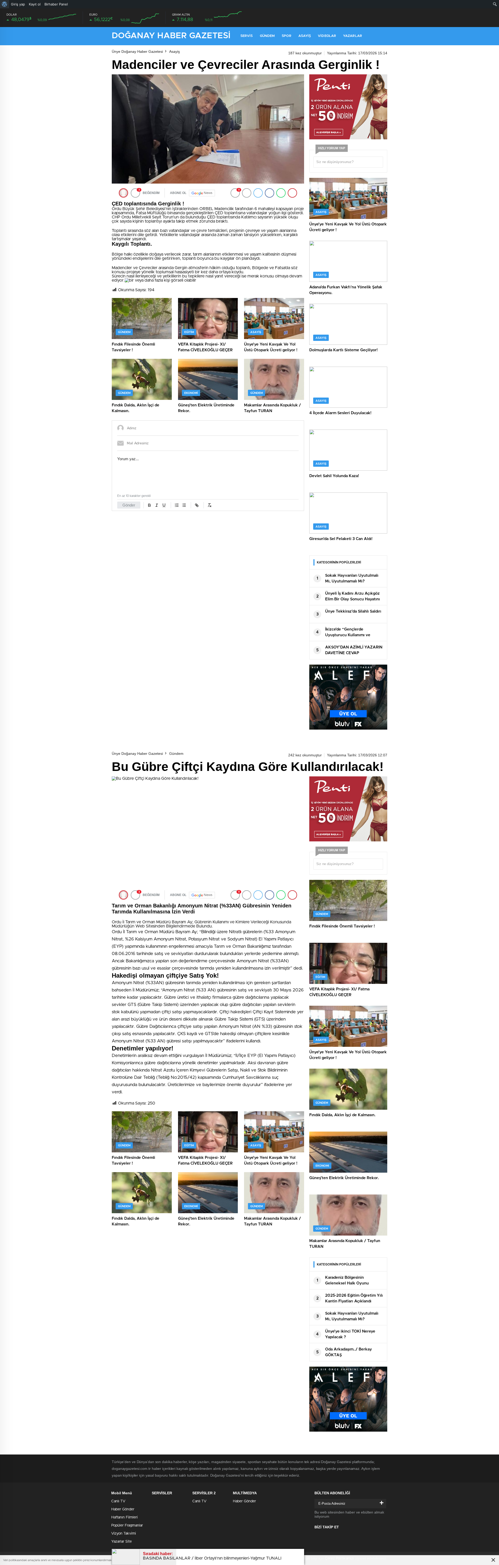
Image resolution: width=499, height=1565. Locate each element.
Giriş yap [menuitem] (18, 4)
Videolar (327, 36)
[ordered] (176, 505)
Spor (286, 36)
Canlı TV (118, 1501)
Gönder (128, 505)
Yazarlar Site (121, 1541)
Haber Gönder (122, 1509)
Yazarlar (352, 36)
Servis (246, 36)
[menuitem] (4, 4)
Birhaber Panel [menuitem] (56, 4)
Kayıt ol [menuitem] (35, 4)
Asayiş (304, 36)
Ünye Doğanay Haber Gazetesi (137, 51)
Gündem (267, 36)
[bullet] (184, 505)
